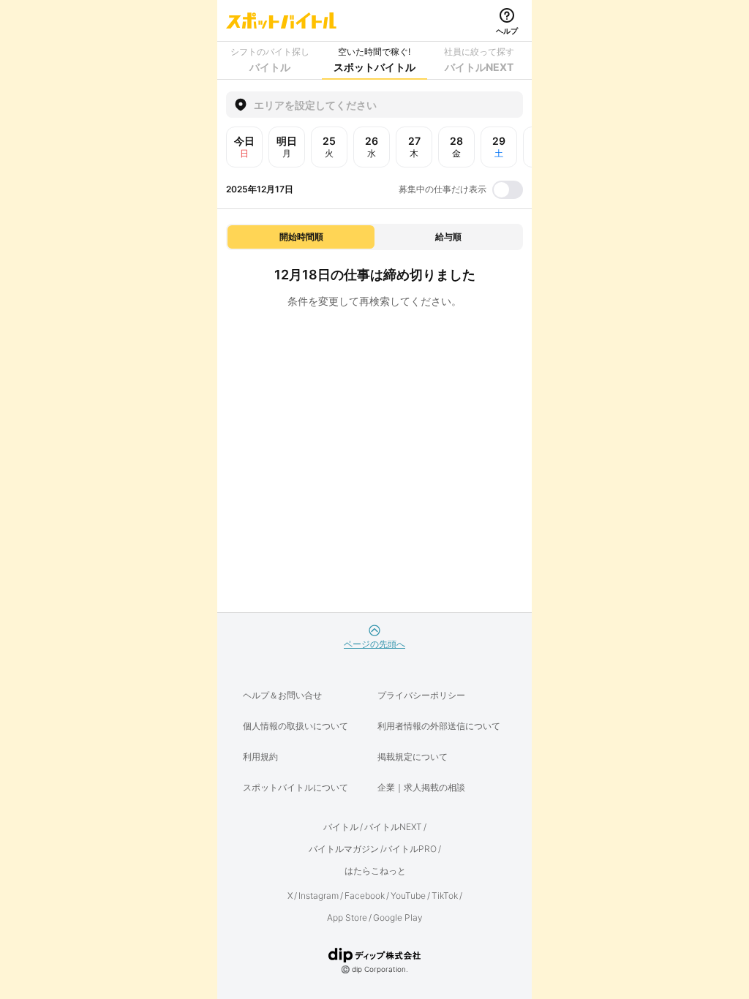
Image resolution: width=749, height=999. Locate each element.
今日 (244, 147)
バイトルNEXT (393, 826)
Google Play (398, 917)
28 (456, 147)
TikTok (445, 895)
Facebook (365, 895)
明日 (286, 147)
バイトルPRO (410, 848)
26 (371, 147)
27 (414, 147)
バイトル (340, 826)
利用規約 (260, 756)
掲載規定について (412, 756)
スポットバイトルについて (295, 787)
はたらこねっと (375, 870)
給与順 (448, 236)
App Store (347, 917)
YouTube (408, 895)
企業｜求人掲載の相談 (421, 787)
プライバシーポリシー (421, 695)
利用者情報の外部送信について (438, 725)
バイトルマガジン (344, 848)
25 (329, 147)
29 (498, 147)
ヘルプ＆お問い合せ (282, 695)
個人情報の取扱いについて (295, 725)
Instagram (318, 895)
